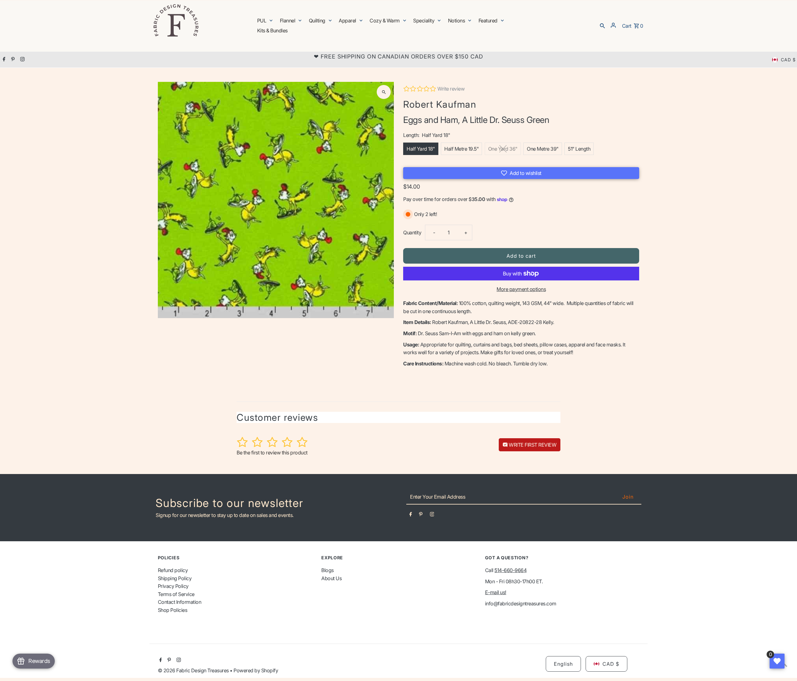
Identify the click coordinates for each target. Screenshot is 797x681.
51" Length (579, 149)
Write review (451, 89)
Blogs (327, 570)
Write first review (532, 445)
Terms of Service (176, 594)
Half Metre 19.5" (461, 149)
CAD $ (788, 59)
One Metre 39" (543, 149)
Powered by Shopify (255, 670)
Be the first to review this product (272, 452)
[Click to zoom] (384, 92)
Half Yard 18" (421, 149)
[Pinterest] (12, 60)
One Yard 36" (502, 149)
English (563, 664)
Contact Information (179, 602)
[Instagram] (22, 60)
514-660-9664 (510, 570)
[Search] (602, 25)
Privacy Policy (173, 586)
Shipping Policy (175, 578)
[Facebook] (3, 60)
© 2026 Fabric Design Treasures (194, 670)
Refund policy (173, 570)
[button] (521, 173)
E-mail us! (495, 592)
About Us (331, 578)
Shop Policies (172, 610)
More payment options (521, 289)
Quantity (412, 232)
